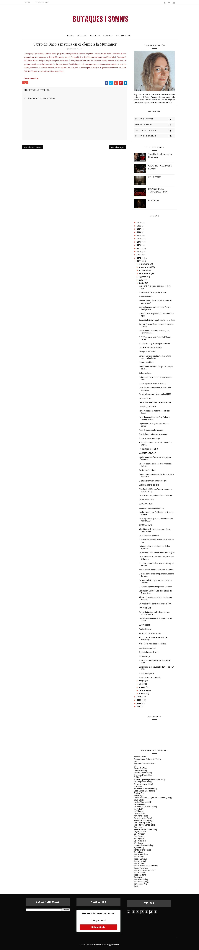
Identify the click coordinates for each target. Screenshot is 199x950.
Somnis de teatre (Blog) (144, 845)
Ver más (169, 102)
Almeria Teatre (140, 757)
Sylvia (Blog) (139, 847)
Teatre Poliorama (141, 868)
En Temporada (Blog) (143, 782)
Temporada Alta (140, 884)
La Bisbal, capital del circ (149, 485)
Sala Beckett (139, 836)
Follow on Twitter (144, 119)
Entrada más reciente (32, 147)
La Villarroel (138, 811)
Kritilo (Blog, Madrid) (142, 802)
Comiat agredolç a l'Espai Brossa (152, 383)
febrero (143, 690)
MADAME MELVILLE (147, 453)
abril (141, 684)
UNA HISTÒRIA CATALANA (150, 347)
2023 (139, 222)
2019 (139, 235)
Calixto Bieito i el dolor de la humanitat (155, 402)
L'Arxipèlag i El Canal (147, 407)
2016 (139, 245)
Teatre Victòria (140, 875)
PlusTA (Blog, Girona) (143, 822)
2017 (139, 242)
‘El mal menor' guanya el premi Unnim (154, 343)
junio (142, 283)
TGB (136, 886)
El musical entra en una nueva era (153, 481)
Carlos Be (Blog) (140, 768)
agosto (142, 277)
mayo (142, 681)
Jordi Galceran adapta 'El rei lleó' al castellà (156, 570)
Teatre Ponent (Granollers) (145, 870)
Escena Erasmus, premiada (150, 677)
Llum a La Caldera (146, 362)
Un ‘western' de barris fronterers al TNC (155, 604)
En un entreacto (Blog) (143, 784)
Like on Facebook (143, 124)
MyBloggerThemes (112, 944)
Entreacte (138, 786)
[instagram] (174, 3)
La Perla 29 (138, 809)
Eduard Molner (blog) (143, 773)
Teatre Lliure (139, 863)
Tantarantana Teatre (142, 850)
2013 (139, 255)
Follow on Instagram (145, 136)
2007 (139, 706)
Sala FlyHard (139, 838)
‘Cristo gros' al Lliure (147, 470)
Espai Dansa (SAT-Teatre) (144, 791)
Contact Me (41, 2)
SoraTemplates (95, 944)
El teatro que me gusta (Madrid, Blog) (149, 779)
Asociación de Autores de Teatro (147, 759)
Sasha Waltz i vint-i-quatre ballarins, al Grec (157, 320)
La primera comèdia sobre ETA (151, 508)
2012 (139, 258)
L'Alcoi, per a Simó (146, 500)
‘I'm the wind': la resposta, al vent (152, 292)
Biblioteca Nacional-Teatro (145, 764)
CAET (136, 766)
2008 (139, 703)
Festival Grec (139, 793)
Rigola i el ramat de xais (148, 652)
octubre (143, 270)
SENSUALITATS (145, 525)
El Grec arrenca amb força (149, 438)
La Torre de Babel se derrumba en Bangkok (157, 553)
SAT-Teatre (138, 843)
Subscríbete (98, 927)
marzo (142, 687)
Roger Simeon (140, 832)
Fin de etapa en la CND (148, 449)
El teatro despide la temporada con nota (155, 587)
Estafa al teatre (145, 629)
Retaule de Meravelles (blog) (145, 829)
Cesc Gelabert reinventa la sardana (153, 434)
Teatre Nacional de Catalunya (146, 866)
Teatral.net (138, 852)
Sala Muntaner (140, 841)
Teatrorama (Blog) (141, 882)
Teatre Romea (140, 872)
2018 (139, 239)
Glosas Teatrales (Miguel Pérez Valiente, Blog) (153, 798)
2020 (139, 232)
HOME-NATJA (144, 656)
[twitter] (169, 3)
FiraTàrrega (138, 795)
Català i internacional (147, 648)
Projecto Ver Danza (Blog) (145, 825)
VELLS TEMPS (154, 177)
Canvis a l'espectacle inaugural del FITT (155, 394)
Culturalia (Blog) (140, 770)
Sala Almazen (139, 834)
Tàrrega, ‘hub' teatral (147, 352)
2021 (139, 229)
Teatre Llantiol (140, 861)
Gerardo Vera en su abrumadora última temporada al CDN (155, 357)
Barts (136, 761)
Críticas (82, 35)
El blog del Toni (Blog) (143, 775)
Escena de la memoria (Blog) (145, 788)
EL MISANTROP (145, 504)
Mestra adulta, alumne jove (150, 633)
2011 (139, 261)
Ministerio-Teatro (141, 816)
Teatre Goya (139, 857)
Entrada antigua (117, 147)
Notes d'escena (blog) (143, 818)
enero (142, 693)
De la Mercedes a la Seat (149, 536)
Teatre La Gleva (140, 859)
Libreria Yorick (139, 813)
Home (27, 2)
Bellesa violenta (145, 373)
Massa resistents (145, 296)
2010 (139, 697)
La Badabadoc (140, 804)
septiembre (145, 273)
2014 (139, 251)
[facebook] (164, 3)
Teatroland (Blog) (141, 879)
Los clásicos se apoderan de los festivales (155, 495)
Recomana (138, 827)
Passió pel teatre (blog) (143, 820)
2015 (139, 248)
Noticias (95, 35)
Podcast (108, 35)
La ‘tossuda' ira (145, 398)
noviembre (144, 267)
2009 (139, 700)
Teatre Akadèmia (141, 854)
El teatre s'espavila (146, 673)
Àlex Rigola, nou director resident (152, 644)
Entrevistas (123, 35)
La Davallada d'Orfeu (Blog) (145, 807)
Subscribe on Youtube (145, 130)
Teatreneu (138, 877)
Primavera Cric (145, 608)
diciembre (144, 264)
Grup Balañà (139, 800)
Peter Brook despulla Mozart (151, 430)
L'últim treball (144, 625)
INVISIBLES (153, 200)
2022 (139, 226)
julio (141, 280)
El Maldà (137, 777)
